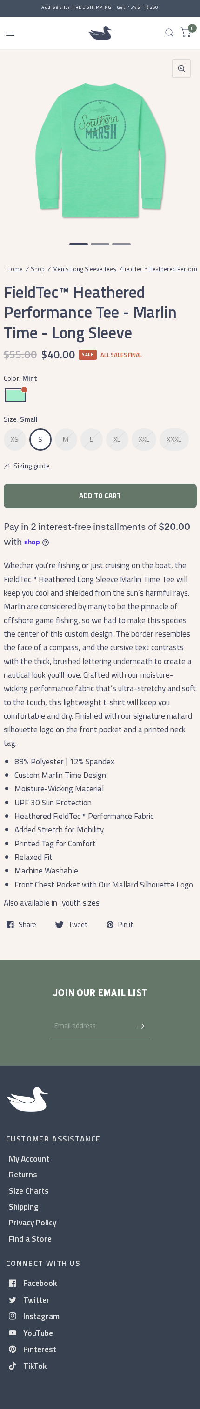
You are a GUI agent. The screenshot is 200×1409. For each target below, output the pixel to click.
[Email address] (141, 1026)
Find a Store (30, 1238)
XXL (144, 439)
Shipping (24, 1206)
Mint (15, 395)
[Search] (169, 33)
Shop (38, 269)
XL (117, 439)
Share (27, 924)
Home (15, 269)
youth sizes (81, 902)
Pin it (125, 924)
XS (15, 439)
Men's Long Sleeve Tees (84, 269)
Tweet (78, 924)
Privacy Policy (32, 1222)
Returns (23, 1174)
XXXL (174, 439)
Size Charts (29, 1190)
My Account (29, 1158)
